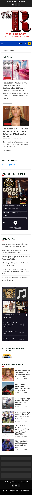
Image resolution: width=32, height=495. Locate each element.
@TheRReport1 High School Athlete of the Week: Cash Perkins (22, 402)
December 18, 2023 (19, 90)
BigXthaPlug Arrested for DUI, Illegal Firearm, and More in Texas (22, 387)
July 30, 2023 (18, 139)
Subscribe (29, 43)
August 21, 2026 (22, 449)
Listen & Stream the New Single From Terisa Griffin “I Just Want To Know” (22, 373)
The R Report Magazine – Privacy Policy (17, 482)
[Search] (25, 43)
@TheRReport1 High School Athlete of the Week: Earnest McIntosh (22, 416)
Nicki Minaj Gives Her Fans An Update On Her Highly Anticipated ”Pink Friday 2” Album (16, 116)
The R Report (16, 34)
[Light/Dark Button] (20, 43)
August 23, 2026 (22, 421)
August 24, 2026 (22, 379)
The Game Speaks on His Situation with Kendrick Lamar (21, 444)
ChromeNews (26, 491)
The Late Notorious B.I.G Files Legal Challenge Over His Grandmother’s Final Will (15, 271)
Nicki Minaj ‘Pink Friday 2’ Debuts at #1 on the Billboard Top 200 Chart (16, 70)
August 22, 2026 (22, 436)
